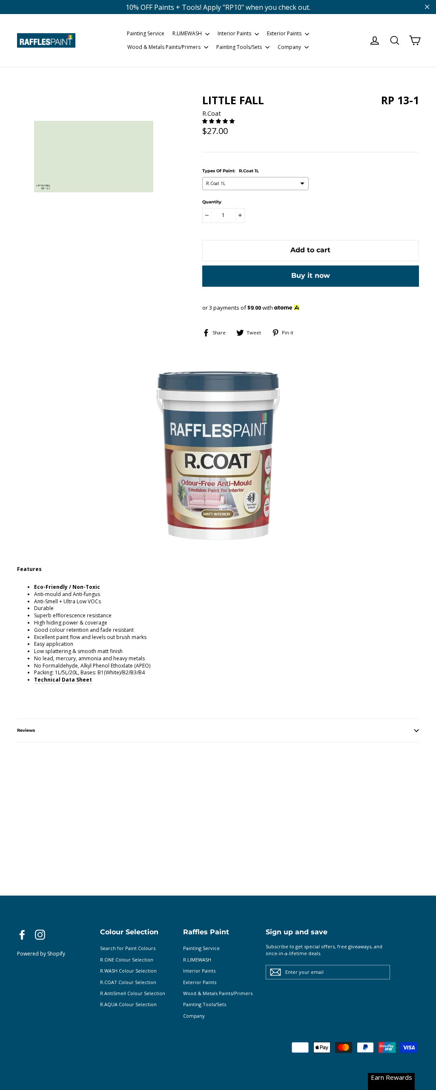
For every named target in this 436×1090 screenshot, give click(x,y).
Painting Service (145, 33)
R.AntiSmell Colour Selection (132, 993)
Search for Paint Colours (127, 948)
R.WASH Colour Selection (128, 970)
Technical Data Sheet (63, 679)
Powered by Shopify (41, 953)
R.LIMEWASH (187, 33)
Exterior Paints (285, 33)
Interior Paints (235, 33)
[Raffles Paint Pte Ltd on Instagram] (40, 935)
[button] (219, 121)
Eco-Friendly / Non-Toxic (67, 587)
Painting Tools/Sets (239, 47)
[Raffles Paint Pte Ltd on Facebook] (22, 935)
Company (290, 47)
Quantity (211, 202)
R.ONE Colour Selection (126, 959)
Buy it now (310, 275)
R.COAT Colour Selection (128, 982)
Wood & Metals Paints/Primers (164, 47)
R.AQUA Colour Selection (128, 1004)
